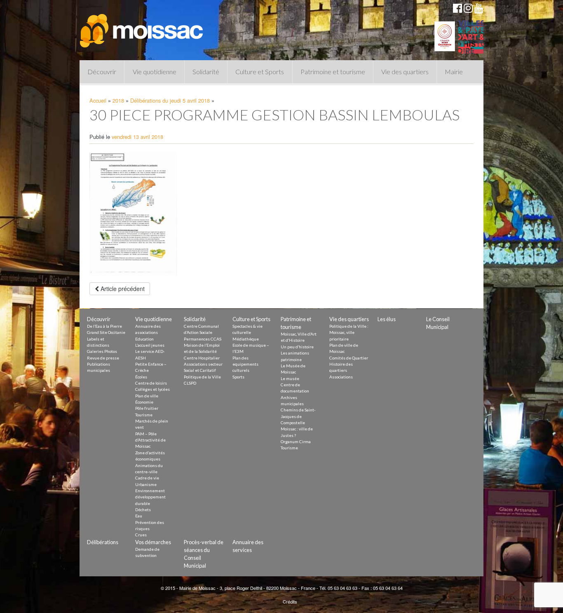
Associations (341, 376)
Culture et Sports (259, 71)
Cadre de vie (147, 477)
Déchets (143, 509)
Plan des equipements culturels (245, 364)
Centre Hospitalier (202, 357)
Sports (238, 376)
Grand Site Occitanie (106, 332)
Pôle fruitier (146, 408)
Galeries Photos (102, 351)
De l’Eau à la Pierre (104, 326)
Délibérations (102, 542)
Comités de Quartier (348, 357)
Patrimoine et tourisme (332, 71)
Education (144, 338)
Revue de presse (103, 357)
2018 (118, 100)
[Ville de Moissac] (142, 26)
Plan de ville (146, 395)
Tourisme (143, 414)
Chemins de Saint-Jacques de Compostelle (298, 416)
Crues (141, 534)
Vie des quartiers (405, 71)
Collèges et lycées (152, 389)
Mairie (454, 71)
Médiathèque (245, 338)
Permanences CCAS (202, 338)
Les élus (387, 319)
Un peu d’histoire (297, 346)
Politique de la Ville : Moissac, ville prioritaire (348, 332)
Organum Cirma (296, 441)
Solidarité (205, 71)
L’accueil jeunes (149, 345)
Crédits (290, 601)
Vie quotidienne (154, 71)
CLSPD (190, 382)
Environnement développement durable (150, 497)
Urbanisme (146, 484)
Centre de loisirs (151, 382)
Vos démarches (153, 542)
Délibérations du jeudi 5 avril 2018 (170, 100)
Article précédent (122, 288)
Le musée (290, 378)
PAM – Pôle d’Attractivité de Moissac (150, 440)
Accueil (97, 100)
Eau (138, 515)
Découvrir (101, 71)
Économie (144, 401)
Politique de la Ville (202, 376)
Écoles (141, 376)
